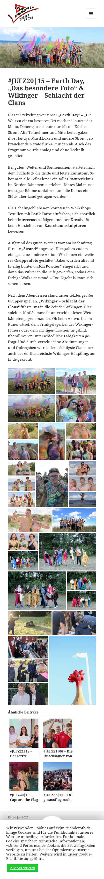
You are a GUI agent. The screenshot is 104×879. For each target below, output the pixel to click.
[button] (31, 381)
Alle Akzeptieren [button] (22, 868)
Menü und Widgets (91, 18)
